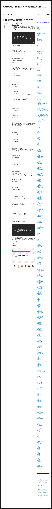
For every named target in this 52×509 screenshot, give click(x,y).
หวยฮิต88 (39, 459)
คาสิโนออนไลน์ (40, 425)
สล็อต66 (39, 447)
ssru (38, 372)
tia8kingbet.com (40, 384)
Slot (38, 360)
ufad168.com (39, 394)
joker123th (39, 239)
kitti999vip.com (40, 246)
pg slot (38, 57)
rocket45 (39, 334)
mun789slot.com (40, 280)
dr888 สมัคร (19, 50)
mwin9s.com (40, 282)
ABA (38, 145)
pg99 (38, 301)
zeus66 (39, 423)
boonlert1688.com (40, 182)
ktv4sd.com (39, 247)
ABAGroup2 (39, 146)
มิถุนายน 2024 (40, 93)
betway (39, 174)
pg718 (39, 299)
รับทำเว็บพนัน (39, 440)
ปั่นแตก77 (39, 434)
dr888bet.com (5, 25)
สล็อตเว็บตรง (38, 28)
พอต (38, 436)
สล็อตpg (39, 452)
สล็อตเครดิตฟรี (46, 496)
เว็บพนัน (39, 465)
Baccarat (39, 161)
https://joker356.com (40, 40)
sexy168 (39, 348)
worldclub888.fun (40, 413)
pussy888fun (39, 327)
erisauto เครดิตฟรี (40, 478)
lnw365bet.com (40, 253)
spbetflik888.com (40, 365)
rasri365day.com (40, 329)
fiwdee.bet (39, 204)
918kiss (38, 50)
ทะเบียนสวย (39, 429)
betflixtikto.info (40, 172)
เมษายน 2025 (39, 85)
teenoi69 (39, 376)
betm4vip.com (40, 173)
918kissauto (39, 140)
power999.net (40, 319)
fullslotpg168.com (40, 209)
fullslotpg (39, 208)
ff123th (39, 202)
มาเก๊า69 (39, 438)
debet (39, 190)
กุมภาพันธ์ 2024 (40, 94)
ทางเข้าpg (39, 430)
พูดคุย (4, 24)
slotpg (38, 35)
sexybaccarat (39, 56)
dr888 (13, 149)
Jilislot (39, 235)
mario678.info (40, 267)
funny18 (39, 210)
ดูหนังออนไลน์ (39, 62)
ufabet (39, 393)
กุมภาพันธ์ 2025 (40, 87)
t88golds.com (40, 374)
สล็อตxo (39, 453)
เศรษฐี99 (39, 468)
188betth (39, 134)
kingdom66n (40, 244)
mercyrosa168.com (40, 271)
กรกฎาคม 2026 (40, 72)
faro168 (38, 64)
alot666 (39, 154)
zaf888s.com (39, 420)
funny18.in (39, 211)
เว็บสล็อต (39, 467)
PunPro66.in (39, 322)
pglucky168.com (40, 307)
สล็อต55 (39, 446)
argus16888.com (40, 157)
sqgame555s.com (40, 368)
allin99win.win (40, 151)
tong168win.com (40, 386)
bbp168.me (39, 167)
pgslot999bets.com (40, 311)
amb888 (39, 155)
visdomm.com (40, 407)
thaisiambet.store (40, 380)
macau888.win (40, 264)
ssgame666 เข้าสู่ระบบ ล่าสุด (41, 371)
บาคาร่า (39, 431)
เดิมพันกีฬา (39, 462)
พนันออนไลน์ (39, 435)
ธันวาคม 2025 (40, 78)
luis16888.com (40, 259)
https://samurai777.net (40, 41)
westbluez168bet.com (41, 410)
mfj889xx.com (40, 273)
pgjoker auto (39, 304)
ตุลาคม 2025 (39, 80)
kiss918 (38, 38)
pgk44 (39, 306)
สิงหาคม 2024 (39, 92)
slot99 (38, 26)
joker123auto (39, 238)
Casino (39, 186)
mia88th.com (40, 274)
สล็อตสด (39, 455)
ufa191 (39, 390)
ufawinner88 (39, 398)
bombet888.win (40, 178)
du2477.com (39, 193)
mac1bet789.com (40, 262)
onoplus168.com (40, 293)
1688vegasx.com (40, 131)
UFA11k (39, 389)
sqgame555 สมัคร (43, 489)
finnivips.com (40, 203)
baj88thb (39, 162)
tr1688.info (39, 388)
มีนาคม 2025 (39, 86)
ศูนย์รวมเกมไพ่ (40, 441)
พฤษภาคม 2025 (40, 84)
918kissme (45, 476)
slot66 (38, 27)
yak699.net (39, 416)
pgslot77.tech (40, 309)
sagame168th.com (40, 342)
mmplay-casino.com (41, 276)
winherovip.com (40, 411)
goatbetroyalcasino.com (41, 214)
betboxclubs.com (40, 169)
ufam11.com (39, 395)
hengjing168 (39, 479)
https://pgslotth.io (39, 39)
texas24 (39, 378)
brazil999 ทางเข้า (40, 184)
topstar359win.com (40, 387)
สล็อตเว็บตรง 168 (40, 458)
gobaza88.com (40, 216)
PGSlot (40, 482)
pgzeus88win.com (40, 316)
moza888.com (40, 279)
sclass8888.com (40, 345)
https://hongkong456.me (40, 65)
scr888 (39, 347)
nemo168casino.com (41, 285)
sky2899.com (40, 358)
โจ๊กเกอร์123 (38, 24)
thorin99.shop (40, 383)
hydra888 (39, 226)
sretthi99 (39, 369)
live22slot (39, 252)
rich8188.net (39, 333)
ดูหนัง (38, 61)
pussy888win (40, 328)
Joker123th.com (40, 240)
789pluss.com (40, 137)
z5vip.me (39, 419)
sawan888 (39, 343)
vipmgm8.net (40, 406)
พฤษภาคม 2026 (40, 74)
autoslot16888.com (40, 160)
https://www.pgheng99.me (41, 59)
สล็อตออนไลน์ (39, 456)
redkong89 (39, 331)
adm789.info (39, 148)
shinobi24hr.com (40, 354)
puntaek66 (39, 325)
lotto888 (39, 255)
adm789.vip (39, 150)
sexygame (39, 351)
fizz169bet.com (40, 206)
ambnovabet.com (40, 156)
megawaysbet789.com (41, 270)
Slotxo (39, 363)
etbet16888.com (40, 199)
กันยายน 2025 (40, 81)
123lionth (39, 128)
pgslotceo (39, 313)
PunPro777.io (40, 324)
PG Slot (39, 298)
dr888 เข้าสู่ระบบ (7, 27)
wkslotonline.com (40, 412)
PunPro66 (39, 321)
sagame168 (39, 340)
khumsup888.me (40, 243)
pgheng (39, 303)
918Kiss (39, 139)
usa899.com (39, 400)
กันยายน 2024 (40, 91)
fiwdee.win (39, 205)
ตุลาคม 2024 (39, 90)
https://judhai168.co (40, 29)
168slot (39, 132)
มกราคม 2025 (40, 88)
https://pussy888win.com (40, 55)
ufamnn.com (39, 396)
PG (38, 297)
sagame (38, 52)
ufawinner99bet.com (41, 399)
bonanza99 (39, 180)
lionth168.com (40, 249)
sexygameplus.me (40, 353)
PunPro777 (39, 323)
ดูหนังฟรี (38, 63)
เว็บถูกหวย (39, 464)
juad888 (39, 241)
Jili (38, 234)
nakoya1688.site (40, 283)
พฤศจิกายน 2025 (40, 79)
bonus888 (39, 181)
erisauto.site (39, 197)
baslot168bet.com (40, 166)
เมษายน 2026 (39, 75)
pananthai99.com (40, 295)
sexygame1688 (40, 352)
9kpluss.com (39, 142)
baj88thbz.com (40, 163)
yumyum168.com (40, 418)
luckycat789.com (40, 257)
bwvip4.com (39, 185)
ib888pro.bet (39, 228)
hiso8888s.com (40, 222)
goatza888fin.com (40, 215)
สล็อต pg (39, 444)
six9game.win (40, 357)
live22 (39, 251)
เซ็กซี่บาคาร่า (39, 461)
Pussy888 (39, 485)
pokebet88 (39, 318)
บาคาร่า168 (39, 432)
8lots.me (39, 138)
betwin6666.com (40, 175)
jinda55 (43, 479)
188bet (39, 133)
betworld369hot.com (41, 176)
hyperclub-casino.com (41, 227)
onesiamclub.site (40, 292)
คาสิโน (39, 424)
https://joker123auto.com (40, 53)
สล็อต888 (39, 450)
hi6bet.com (39, 220)
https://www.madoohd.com (41, 51)
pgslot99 (39, 310)
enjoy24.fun (39, 196)
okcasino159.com (40, 291)
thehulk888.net (40, 381)
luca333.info (39, 256)
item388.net (39, 232)
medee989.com (40, 268)
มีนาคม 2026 (39, 76)
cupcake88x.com (40, 188)
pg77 (38, 300)
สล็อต (38, 442)
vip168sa (39, 404)
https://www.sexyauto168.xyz (41, 33)
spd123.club (39, 366)
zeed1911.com (40, 422)
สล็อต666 (39, 448)
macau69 (39, 263)
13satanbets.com (40, 130)
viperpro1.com (40, 405)
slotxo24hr (38, 34)
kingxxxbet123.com (40, 245)
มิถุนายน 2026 (40, 73)
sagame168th (40, 341)
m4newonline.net (40, 261)
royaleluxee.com (40, 337)
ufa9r (39, 392)
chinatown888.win (40, 187)
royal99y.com (40, 336)
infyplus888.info (40, 229)
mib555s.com (40, 275)
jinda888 (46, 479)
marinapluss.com (40, 265)
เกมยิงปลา (39, 460)
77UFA (39, 136)
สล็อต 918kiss (40, 443)
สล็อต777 (39, 449)
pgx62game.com (40, 315)
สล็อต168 (43, 495)
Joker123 (39, 237)
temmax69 (39, 377)
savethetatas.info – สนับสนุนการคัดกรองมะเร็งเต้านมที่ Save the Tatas (22, 6)
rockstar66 (39, 335)
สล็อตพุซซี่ (39, 454)
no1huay (39, 289)
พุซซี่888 (39, 437)
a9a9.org (39, 143)
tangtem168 (39, 375)
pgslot (38, 44)
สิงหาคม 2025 (39, 82)
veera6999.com (40, 401)
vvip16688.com (40, 408)
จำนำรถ (39, 426)
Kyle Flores (22, 257)
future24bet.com (40, 212)
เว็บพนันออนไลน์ (40, 466)
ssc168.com (39, 370)
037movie (39, 127)
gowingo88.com (40, 217)
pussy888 (38, 32)
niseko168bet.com (40, 287)
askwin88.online (40, 158)
